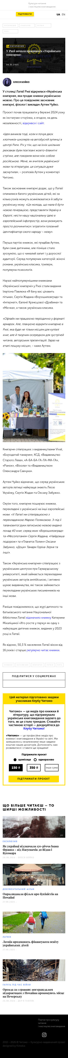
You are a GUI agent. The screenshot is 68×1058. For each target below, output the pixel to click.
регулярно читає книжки (43, 650)
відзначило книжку (38, 617)
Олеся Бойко (21, 82)
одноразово (46, 759)
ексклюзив (10, 25)
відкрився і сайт (33, 123)
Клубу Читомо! (34, 728)
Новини (8, 665)
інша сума (52, 767)
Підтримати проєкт (33, 778)
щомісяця (24, 759)
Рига (6, 31)
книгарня (26, 25)
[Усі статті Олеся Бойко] (7, 82)
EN (63, 14)
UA (58, 14)
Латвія (40, 25)
